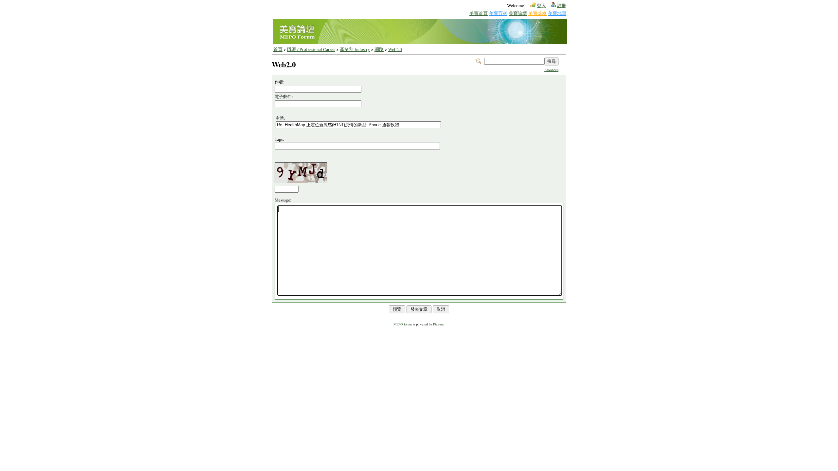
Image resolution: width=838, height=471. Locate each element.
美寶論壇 (518, 13)
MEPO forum (402, 324)
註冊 (561, 6)
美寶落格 (537, 13)
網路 (379, 49)
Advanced (551, 69)
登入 (541, 6)
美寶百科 (498, 13)
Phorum (438, 324)
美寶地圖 (557, 13)
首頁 (277, 49)
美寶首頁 (478, 13)
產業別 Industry (355, 49)
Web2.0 (395, 49)
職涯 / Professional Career (311, 49)
